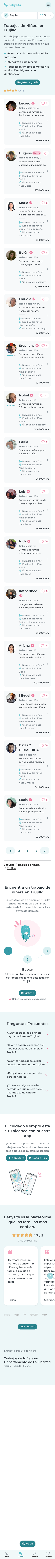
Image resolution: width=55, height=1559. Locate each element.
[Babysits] (12, 4)
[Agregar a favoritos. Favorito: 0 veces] (45, 153)
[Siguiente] (44, 850)
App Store (17, 1158)
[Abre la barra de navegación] (48, 5)
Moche (27, 1366)
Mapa (29, 1543)
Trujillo (7, 1366)
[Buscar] (6, 15)
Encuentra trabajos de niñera (20, 1350)
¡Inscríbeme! (27, 1326)
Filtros (47, 15)
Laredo (17, 1366)
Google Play (39, 1158)
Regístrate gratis (27, 82)
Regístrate (27, 993)
